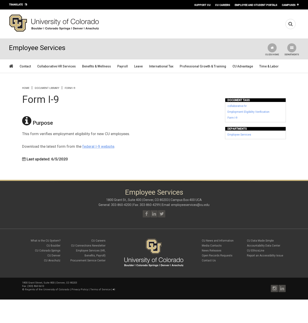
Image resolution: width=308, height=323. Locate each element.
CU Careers (222, 5)
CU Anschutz (52, 260)
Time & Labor (269, 66)
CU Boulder (53, 245)
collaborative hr (237, 106)
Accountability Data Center (263, 245)
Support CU (202, 5)
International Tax (161, 66)
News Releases (211, 250)
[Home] (54, 31)
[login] (114, 289)
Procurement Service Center (88, 260)
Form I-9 (232, 117)
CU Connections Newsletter (88, 245)
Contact (25, 66)
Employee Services (239, 134)
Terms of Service (100, 289)
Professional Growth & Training (203, 66)
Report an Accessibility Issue (265, 255)
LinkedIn (282, 288)
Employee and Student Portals (256, 5)
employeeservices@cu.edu (190, 205)
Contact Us (209, 260)
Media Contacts (212, 245)
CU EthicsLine (255, 250)
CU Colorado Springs (47, 250)
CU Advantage (242, 66)
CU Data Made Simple (260, 240)
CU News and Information (218, 240)
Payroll (122, 66)
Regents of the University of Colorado (47, 289)
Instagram (274, 288)
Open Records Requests (217, 255)
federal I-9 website (98, 146)
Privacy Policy (79, 289)
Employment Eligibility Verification (248, 111)
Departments (292, 54)
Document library (47, 88)
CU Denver (53, 255)
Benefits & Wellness (96, 66)
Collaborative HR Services (56, 66)
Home (25, 88)
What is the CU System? (45, 240)
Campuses (289, 5)
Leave (138, 66)
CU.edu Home (272, 54)
